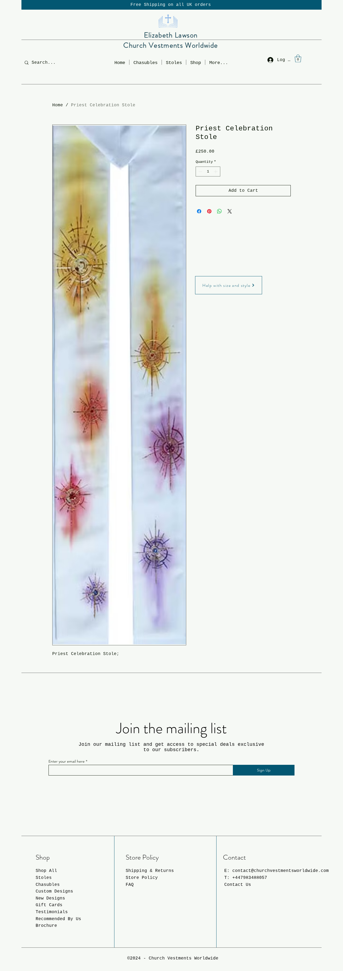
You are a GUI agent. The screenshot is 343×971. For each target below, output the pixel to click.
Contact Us (237, 884)
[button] (195, 62)
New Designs (50, 898)
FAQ (130, 884)
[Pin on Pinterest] (209, 211)
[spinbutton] (208, 171)
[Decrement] (199, 171)
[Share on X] (229, 211)
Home (57, 105)
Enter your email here (67, 761)
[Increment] (216, 171)
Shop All (46, 870)
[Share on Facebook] (199, 211)
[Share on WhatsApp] (219, 211)
